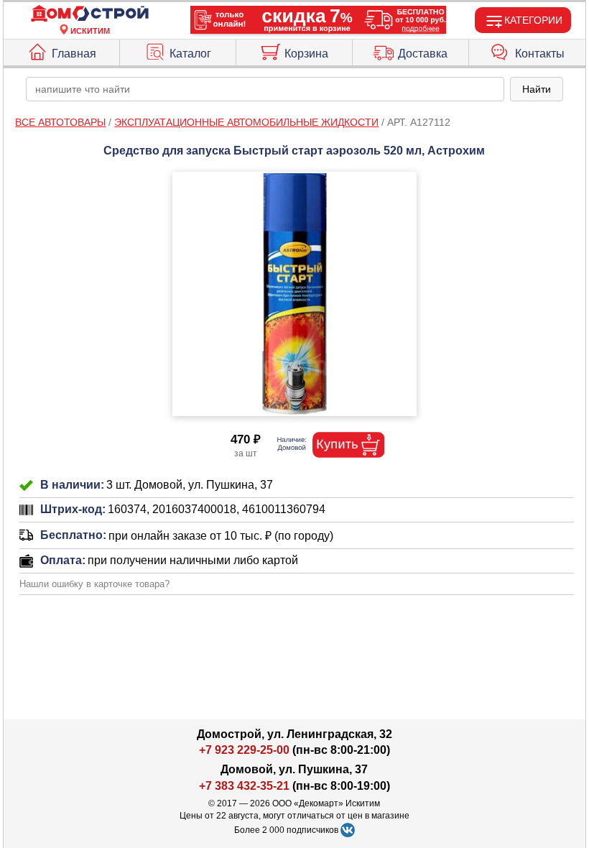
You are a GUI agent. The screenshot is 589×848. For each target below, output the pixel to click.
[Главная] (90, 14)
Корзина (306, 53)
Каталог (190, 53)
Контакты (540, 53)
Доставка (422, 53)
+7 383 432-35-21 (244, 786)
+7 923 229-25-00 (245, 750)
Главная (74, 53)
